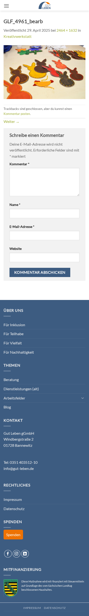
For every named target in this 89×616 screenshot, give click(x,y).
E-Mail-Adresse (21, 227)
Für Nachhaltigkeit (19, 352)
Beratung (11, 379)
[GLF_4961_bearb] (44, 71)
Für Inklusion (14, 324)
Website (15, 249)
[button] (6, 6)
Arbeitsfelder (14, 398)
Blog (7, 407)
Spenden (13, 534)
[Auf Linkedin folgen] (25, 554)
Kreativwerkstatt (18, 36)
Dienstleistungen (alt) (21, 388)
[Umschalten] (82, 398)
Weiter (11, 121)
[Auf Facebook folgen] (8, 554)
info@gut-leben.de (19, 468)
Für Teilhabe (13, 333)
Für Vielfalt (13, 343)
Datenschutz (14, 508)
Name (14, 205)
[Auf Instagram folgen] (16, 554)
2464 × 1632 (66, 30)
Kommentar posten (17, 114)
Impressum (13, 499)
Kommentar (19, 164)
